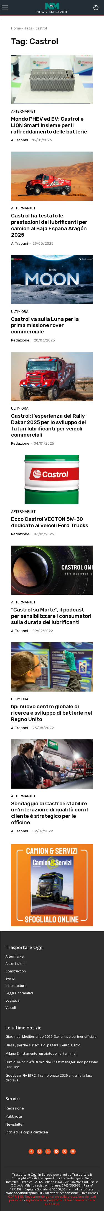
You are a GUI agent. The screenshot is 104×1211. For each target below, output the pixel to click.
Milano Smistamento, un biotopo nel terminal (41, 1053)
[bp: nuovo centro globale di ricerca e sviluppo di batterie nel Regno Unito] (52, 667)
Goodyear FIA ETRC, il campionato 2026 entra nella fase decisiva (49, 1078)
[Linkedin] (48, 1151)
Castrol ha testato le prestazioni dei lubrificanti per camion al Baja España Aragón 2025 (49, 225)
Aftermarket (23, 111)
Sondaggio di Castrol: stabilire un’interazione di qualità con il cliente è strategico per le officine (49, 813)
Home (16, 28)
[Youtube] (73, 1151)
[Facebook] (31, 1151)
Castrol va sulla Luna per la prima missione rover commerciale (45, 325)
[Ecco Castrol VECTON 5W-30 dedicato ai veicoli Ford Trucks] (52, 479)
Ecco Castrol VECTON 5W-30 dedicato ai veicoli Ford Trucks (49, 522)
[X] (64, 1151)
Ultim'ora (20, 311)
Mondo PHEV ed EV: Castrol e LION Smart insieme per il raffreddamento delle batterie (49, 125)
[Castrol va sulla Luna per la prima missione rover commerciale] (52, 279)
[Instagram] (39, 1151)
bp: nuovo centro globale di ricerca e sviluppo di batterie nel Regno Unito (51, 712)
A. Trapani (19, 140)
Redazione (20, 340)
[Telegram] (56, 1151)
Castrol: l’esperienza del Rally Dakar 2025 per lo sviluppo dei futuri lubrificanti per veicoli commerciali (48, 425)
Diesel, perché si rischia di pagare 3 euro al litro (43, 1045)
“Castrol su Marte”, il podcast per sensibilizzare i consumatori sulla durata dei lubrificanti (51, 616)
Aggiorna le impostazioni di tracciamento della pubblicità (60, 1202)
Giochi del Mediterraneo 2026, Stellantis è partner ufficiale (51, 1036)
